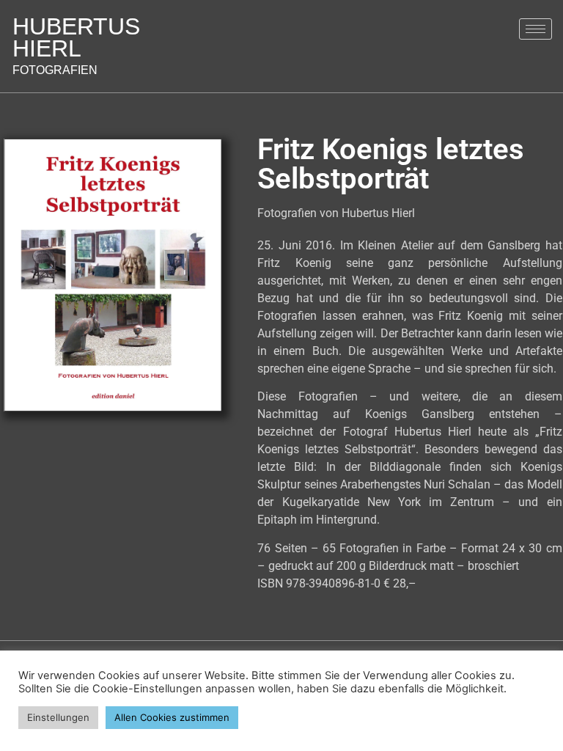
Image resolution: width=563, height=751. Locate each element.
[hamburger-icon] (535, 29)
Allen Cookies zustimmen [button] (171, 717)
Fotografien (76, 50)
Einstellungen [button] (58, 717)
